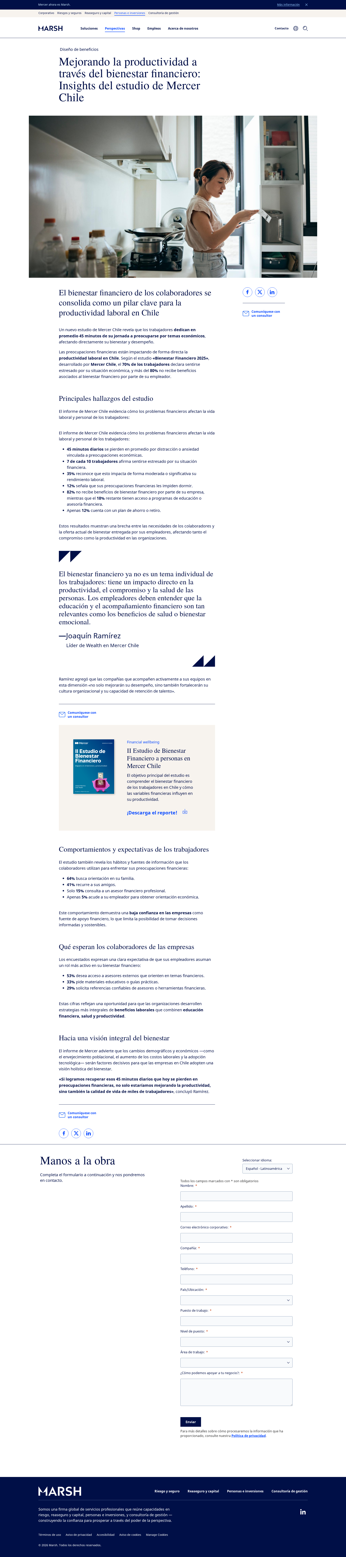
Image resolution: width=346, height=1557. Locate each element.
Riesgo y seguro (167, 1491)
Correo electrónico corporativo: (204, 1227)
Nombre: (187, 1185)
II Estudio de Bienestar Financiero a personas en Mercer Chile (158, 758)
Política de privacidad (248, 1436)
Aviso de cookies (130, 1535)
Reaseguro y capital (98, 13)
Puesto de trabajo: (194, 1310)
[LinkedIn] (303, 1512)
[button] (306, 5)
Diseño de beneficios (79, 49)
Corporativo (46, 13)
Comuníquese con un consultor (82, 715)
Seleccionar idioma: (257, 1160)
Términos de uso (49, 1535)
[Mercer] (55, 28)
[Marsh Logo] (59, 1492)
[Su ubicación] (296, 28)
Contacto (282, 28)
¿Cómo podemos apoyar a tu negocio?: (210, 1373)
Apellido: (187, 1206)
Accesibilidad (106, 1535)
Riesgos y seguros (69, 13)
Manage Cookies (157, 1535)
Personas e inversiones (129, 13)
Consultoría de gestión (163, 13)
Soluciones (89, 28)
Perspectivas (115, 28)
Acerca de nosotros (183, 28)
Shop (136, 28)
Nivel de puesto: (192, 1331)
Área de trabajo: (192, 1352)
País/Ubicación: (192, 1289)
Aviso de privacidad (79, 1535)
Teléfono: (187, 1269)
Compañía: (188, 1248)
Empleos (154, 28)
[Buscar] (305, 28)
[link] (63, 1133)
